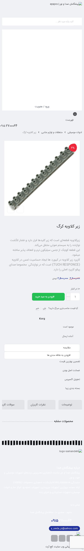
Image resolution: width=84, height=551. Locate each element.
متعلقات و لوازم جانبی (52, 132)
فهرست (69, 120)
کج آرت (49, 547)
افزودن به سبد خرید (44, 297)
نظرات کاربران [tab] (38, 405)
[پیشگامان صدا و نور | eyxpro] (66, 8)
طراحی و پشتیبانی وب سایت (68, 547)
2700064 (61, 521)
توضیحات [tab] (67, 405)
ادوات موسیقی (74, 132)
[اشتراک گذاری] (20, 209)
